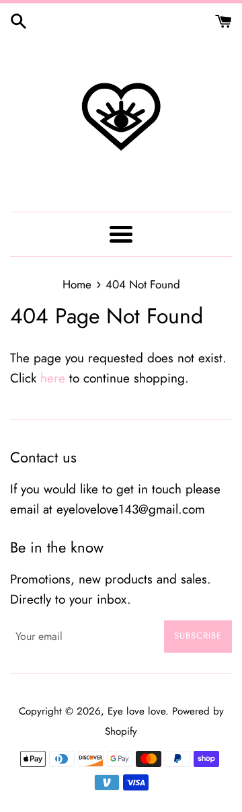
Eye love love (136, 711)
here (52, 378)
